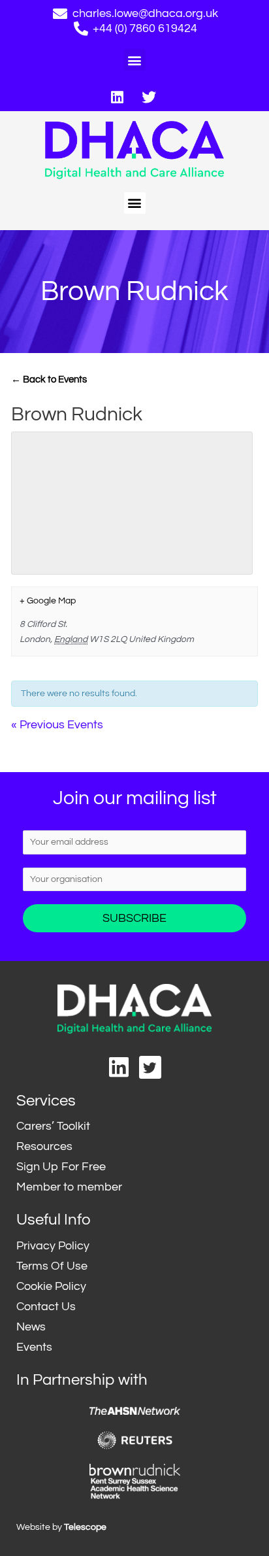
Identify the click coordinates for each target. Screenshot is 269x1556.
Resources (44, 1146)
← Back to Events (49, 379)
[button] (135, 60)
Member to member (69, 1187)
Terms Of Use (51, 1266)
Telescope (85, 1527)
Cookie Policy (51, 1286)
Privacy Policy (52, 1246)
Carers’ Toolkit (53, 1126)
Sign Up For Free (61, 1166)
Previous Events (57, 725)
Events (34, 1347)
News (31, 1327)
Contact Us (46, 1306)
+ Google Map (48, 600)
